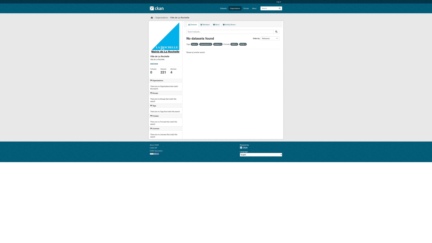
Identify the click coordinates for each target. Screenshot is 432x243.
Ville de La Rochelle (179, 17)
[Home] (152, 17)
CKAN (244, 147)
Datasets (223, 8)
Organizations (235, 8)
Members (206, 24)
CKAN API (153, 148)
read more (154, 63)
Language (244, 152)
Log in (279, 2)
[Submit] (279, 8)
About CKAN (154, 145)
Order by (256, 38)
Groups (246, 8)
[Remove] (196, 44)
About (254, 8)
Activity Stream (230, 24)
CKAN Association (156, 151)
